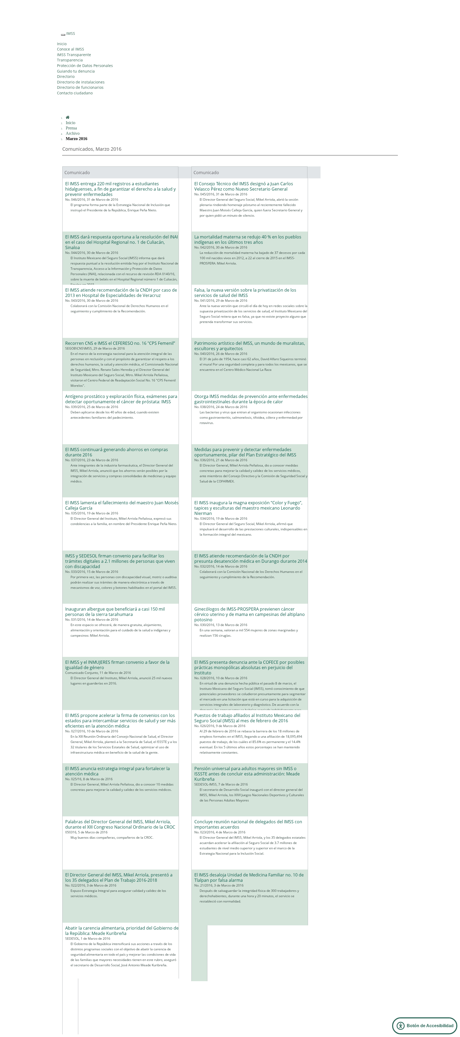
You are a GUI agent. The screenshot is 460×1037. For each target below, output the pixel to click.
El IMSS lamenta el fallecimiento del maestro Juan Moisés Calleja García (122, 505)
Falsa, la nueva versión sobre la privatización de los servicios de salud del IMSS (245, 292)
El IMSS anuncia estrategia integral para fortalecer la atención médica (117, 771)
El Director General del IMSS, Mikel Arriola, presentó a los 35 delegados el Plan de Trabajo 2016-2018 (118, 877)
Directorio (66, 76)
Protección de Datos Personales (85, 65)
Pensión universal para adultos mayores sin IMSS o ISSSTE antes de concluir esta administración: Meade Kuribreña (247, 774)
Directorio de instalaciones (81, 82)
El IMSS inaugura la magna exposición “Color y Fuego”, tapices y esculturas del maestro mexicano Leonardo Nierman (248, 508)
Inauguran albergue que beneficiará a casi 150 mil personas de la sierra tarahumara (115, 611)
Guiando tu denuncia (76, 71)
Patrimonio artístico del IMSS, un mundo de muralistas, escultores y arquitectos (249, 345)
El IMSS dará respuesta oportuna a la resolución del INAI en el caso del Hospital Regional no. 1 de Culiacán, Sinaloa (121, 242)
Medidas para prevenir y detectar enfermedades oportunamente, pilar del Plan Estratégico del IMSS (245, 452)
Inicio (62, 43)
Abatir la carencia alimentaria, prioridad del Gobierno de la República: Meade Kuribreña (122, 930)
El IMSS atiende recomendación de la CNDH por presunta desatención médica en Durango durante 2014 (250, 558)
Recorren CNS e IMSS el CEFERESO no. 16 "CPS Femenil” (120, 343)
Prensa (71, 128)
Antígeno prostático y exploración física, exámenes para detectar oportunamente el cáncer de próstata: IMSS (121, 399)
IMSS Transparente (74, 54)
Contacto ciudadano (75, 92)
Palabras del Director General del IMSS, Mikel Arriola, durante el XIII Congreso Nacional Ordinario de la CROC (120, 824)
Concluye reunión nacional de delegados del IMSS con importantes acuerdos (248, 824)
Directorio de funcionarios (80, 87)
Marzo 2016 (76, 138)
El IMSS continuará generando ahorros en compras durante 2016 (116, 452)
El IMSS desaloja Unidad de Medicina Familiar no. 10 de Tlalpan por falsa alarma (249, 877)
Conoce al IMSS (70, 49)
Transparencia (70, 59)
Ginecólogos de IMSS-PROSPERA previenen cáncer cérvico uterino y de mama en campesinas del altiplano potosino (249, 614)
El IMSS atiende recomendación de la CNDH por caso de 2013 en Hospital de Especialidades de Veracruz (121, 292)
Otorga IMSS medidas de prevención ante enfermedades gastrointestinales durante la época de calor (251, 399)
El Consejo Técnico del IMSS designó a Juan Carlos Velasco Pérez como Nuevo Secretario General (243, 186)
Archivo (73, 133)
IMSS (70, 33)
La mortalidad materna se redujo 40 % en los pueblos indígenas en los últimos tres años (247, 239)
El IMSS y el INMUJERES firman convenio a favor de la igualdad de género (117, 664)
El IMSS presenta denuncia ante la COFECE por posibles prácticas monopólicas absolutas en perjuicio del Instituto (249, 667)
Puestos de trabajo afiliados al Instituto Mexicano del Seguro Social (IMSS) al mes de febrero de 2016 (247, 718)
